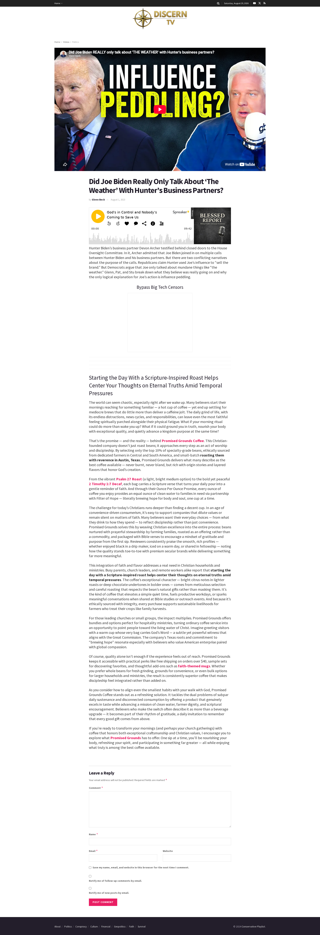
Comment (96, 788)
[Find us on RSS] (265, 3)
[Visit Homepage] (160, 19)
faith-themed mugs (194, 666)
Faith (131, 926)
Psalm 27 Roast (129, 479)
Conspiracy (81, 926)
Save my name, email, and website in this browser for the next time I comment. (141, 867)
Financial (105, 926)
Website (168, 851)
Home (57, 3)
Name (93, 834)
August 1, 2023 (118, 199)
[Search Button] (218, 3)
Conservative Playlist (253, 926)
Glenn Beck (98, 199)
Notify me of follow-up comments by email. (115, 880)
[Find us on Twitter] (259, 3)
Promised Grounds (125, 737)
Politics (75, 42)
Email (93, 851)
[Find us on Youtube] (254, 3)
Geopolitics (119, 926)
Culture (94, 926)
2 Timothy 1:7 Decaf (105, 483)
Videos (66, 42)
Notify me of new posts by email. (109, 892)
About (57, 926)
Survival (142, 926)
